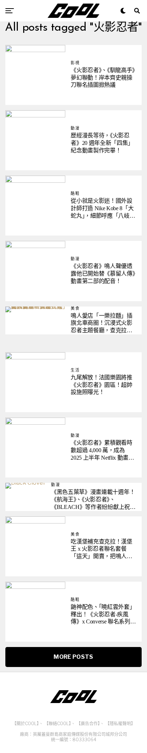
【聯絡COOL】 (57, 723)
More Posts (73, 656)
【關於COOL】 (25, 723)
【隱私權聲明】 (120, 723)
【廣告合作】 (88, 723)
